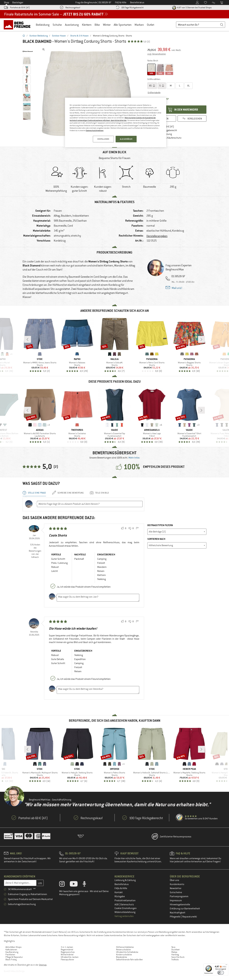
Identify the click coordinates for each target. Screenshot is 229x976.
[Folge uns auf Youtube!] (76, 884)
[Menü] (226, 965)
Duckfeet (175, 949)
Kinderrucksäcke (124, 954)
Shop (6, 2)
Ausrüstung (72, 24)
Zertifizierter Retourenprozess (175, 836)
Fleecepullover (67, 959)
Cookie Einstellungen (125, 908)
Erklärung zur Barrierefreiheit (185, 908)
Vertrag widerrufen (124, 916)
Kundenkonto (177, 884)
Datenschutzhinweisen (94, 130)
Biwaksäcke (121, 957)
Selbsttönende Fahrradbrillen (129, 959)
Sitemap (43, 964)
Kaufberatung (11, 952)
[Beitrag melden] (137, 528)
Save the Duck (177, 957)
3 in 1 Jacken (67, 947)
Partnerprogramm (179, 896)
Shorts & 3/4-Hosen (79, 35)
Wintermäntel (67, 954)
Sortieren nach (156, 539)
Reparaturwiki (189, 916)
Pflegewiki (175, 916)
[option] (88, 93)
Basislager (17, 2)
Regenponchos (68, 952)
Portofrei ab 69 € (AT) (20, 7)
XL (188, 85)
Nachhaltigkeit (177, 912)
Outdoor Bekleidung (38, 35)
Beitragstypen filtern (160, 525)
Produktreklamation (125, 900)
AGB (116, 904)
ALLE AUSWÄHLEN (126, 139)
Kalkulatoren (11, 949)
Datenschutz (127, 904)
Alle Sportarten (122, 24)
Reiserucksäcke (123, 949)
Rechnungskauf (72, 7)
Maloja (174, 952)
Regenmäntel (67, 949)
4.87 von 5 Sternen (194, 7)
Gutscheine (176, 892)
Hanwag (175, 954)
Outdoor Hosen (59, 35)
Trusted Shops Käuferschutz (166, 137)
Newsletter (175, 888)
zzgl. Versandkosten (156, 53)
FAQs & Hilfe (120, 888)
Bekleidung (43, 24)
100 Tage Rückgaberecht (132, 7)
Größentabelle (154, 92)
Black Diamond (37, 41)
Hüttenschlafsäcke (125, 947)
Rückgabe (119, 896)
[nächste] (201, 339)
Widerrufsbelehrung (124, 912)
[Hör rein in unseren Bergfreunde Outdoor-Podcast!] (87, 884)
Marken (139, 24)
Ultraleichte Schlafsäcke (127, 952)
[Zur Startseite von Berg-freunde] (18, 24)
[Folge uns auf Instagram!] (64, 884)
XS (150, 85)
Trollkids (175, 959)
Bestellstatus (121, 884)
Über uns (174, 880)
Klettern (86, 24)
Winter (107, 24)
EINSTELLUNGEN (103, 139)
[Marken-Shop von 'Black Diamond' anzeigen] (28, 51)
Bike (97, 24)
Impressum (176, 900)
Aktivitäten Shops (13, 947)
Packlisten (10, 954)
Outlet (150, 24)
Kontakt (118, 892)
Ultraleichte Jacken (70, 957)
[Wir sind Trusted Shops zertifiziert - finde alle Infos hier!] (180, 818)
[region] (115, 122)
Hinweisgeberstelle (180, 904)
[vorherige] (27, 339)
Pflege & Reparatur (14, 957)
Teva (173, 947)
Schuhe (57, 24)
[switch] (220, 973)
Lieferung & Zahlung (125, 880)
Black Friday (11, 959)
